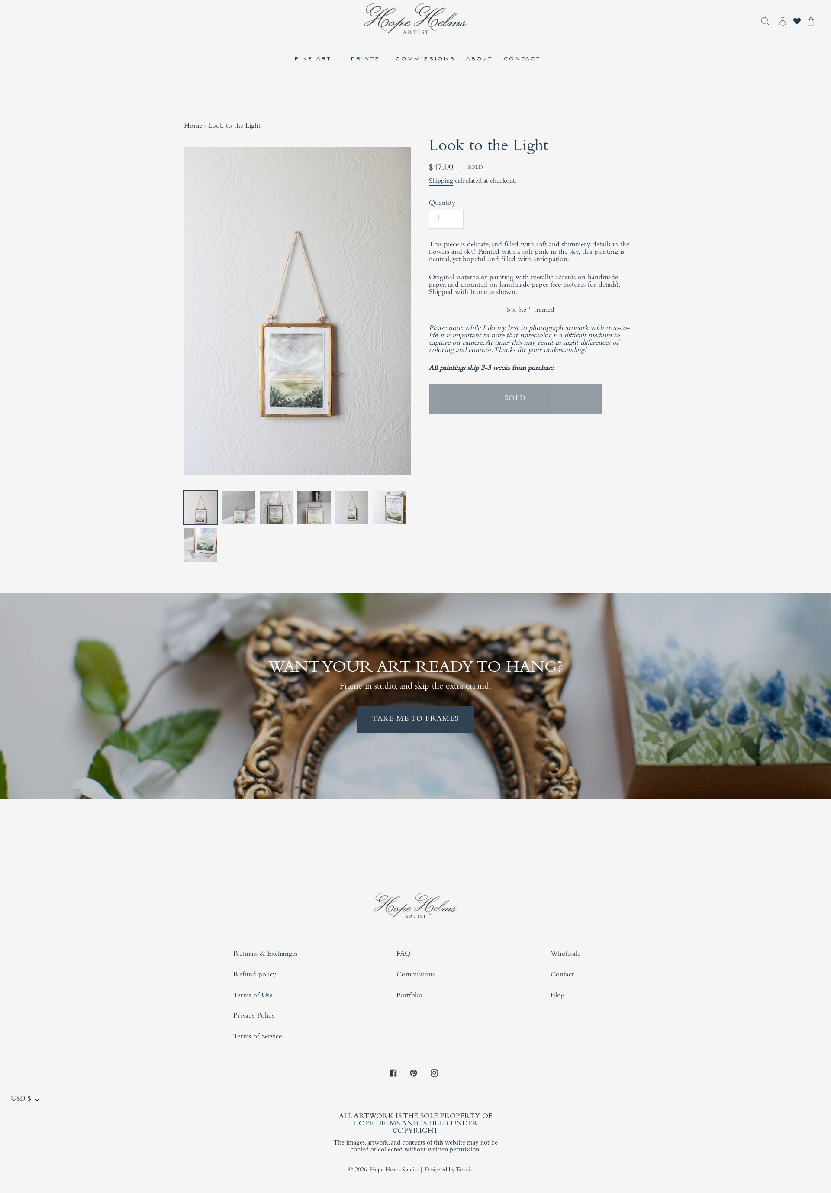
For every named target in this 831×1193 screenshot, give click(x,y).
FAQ (403, 954)
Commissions (415, 975)
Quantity (442, 203)
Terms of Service (257, 1037)
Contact (562, 975)
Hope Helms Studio (394, 1170)
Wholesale (565, 954)
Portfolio (409, 996)
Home (193, 126)
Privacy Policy (254, 1016)
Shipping (441, 181)
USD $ (21, 1099)
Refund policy (254, 975)
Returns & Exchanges (265, 954)
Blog (557, 996)
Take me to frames (415, 719)
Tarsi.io (464, 1170)
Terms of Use (252, 996)
